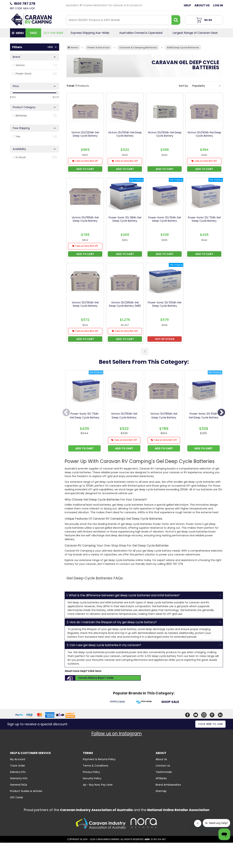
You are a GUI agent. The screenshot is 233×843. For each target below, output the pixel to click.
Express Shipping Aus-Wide (90, 32)
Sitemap (161, 791)
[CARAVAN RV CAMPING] (31, 19)
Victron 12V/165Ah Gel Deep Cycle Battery (163, 415)
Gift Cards (16, 797)
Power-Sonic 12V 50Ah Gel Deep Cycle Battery (203, 415)
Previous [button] (66, 412)
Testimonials (164, 772)
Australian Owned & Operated (140, 32)
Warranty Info (18, 778)
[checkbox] (34, 65)
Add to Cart (84, 448)
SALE (33, 33)
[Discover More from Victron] (144, 702)
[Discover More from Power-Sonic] (117, 702)
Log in (218, 5)
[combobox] (119, 20)
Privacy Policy (91, 772)
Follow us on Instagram (116, 734)
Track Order (17, 765)
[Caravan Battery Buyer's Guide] (103, 677)
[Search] (175, 20)
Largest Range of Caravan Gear (195, 32)
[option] (84, 412)
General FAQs (18, 784)
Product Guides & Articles (26, 791)
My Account (17, 759)
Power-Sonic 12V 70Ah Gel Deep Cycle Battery (84, 415)
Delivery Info (18, 772)
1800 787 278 (24, 3)
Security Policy (92, 778)
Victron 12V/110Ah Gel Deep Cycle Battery (124, 415)
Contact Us (163, 765)
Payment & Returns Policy (99, 759)
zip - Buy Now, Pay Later (98, 784)
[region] (34, 200)
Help (187, 5)
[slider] (11, 92)
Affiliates (161, 778)
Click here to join (210, 724)
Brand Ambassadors (168, 784)
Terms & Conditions (95, 765)
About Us (202, 5)
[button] (206, 86)
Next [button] (221, 412)
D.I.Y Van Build (53, 32)
